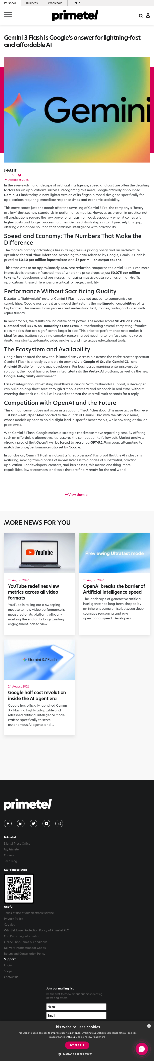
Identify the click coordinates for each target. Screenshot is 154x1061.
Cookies (9, 925)
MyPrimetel (11, 849)
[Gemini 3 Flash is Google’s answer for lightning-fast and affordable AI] (5, 175)
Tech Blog (10, 861)
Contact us (11, 977)
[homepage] (75, 15)
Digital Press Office (17, 844)
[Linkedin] (20, 823)
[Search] (141, 15)
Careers (9, 855)
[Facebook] (8, 823)
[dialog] (77, 1041)
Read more (99, 1036)
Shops (8, 971)
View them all (78, 494)
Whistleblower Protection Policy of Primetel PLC (36, 930)
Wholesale (55, 3)
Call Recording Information (22, 936)
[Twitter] (33, 823)
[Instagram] (59, 823)
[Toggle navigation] (8, 15)
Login (8, 965)
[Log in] (148, 15)
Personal (10, 3)
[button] (77, 1054)
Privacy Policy (13, 919)
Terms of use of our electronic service (29, 913)
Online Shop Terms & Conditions (25, 942)
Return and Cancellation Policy (24, 954)
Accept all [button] (77, 1045)
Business (32, 3)
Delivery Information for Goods (25, 948)
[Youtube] (46, 823)
